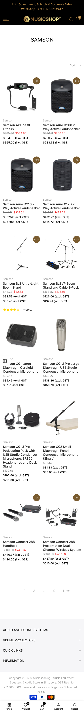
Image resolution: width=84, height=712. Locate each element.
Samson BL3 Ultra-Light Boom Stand (20, 285)
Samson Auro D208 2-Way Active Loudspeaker (61, 127)
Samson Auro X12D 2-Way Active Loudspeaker (61, 206)
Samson (8, 120)
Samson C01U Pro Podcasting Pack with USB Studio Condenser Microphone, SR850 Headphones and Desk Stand (20, 456)
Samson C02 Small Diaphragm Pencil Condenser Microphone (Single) (60, 452)
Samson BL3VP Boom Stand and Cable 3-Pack (61, 285)
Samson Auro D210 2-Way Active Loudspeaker (21, 206)
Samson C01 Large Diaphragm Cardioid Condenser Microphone (20, 367)
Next (66, 591)
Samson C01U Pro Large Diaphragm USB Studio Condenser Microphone (61, 367)
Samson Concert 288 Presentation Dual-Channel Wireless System (62, 546)
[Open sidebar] (5, 361)
